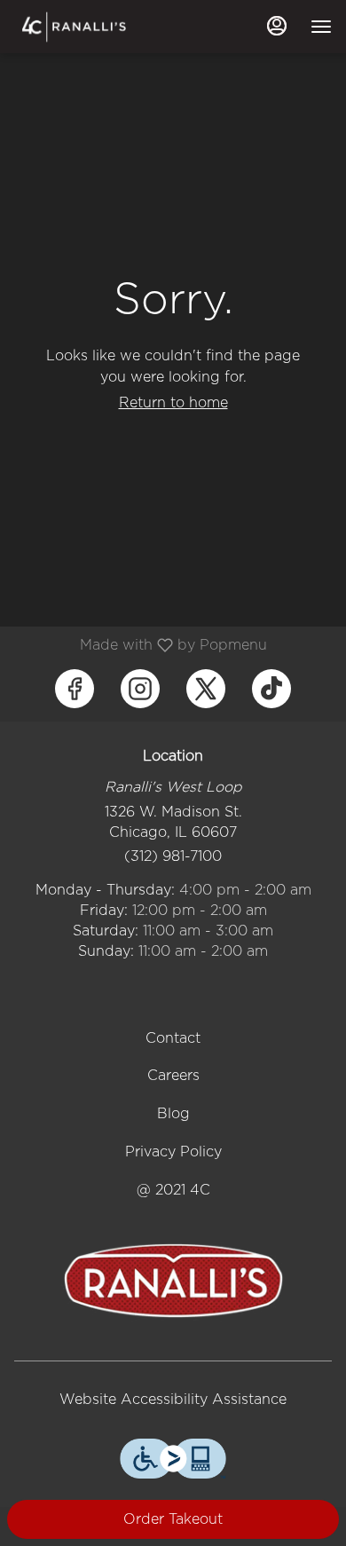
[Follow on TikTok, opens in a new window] (271, 688)
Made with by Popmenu (140, 645)
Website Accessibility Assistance (173, 1399)
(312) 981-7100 (173, 856)
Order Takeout (173, 1519)
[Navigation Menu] (321, 27)
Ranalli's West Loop (173, 1280)
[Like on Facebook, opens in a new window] (74, 688)
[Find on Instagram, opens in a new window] (140, 688)
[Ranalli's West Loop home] (94, 26)
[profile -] (276, 25)
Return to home (173, 402)
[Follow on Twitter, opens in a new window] (205, 688)
